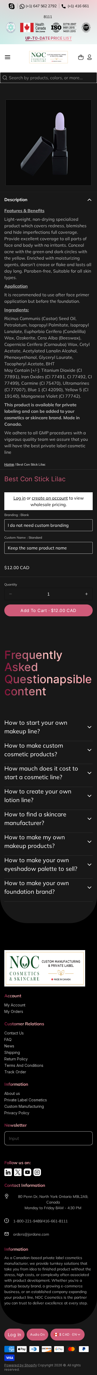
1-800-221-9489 (27, 1221)
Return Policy (16, 1059)
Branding (16, 515)
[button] (48, 610)
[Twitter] (18, 1172)
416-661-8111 (55, 1221)
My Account (14, 1005)
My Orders (13, 1011)
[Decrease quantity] (10, 594)
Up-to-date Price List (48, 38)
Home (9, 464)
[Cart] (81, 57)
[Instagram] (37, 1172)
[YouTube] (27, 1172)
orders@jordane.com (31, 1234)
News (9, 1046)
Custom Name (23, 537)
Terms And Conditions (23, 1065)
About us (12, 1093)
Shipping (12, 1052)
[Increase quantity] (86, 594)
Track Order (15, 1072)
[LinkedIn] (8, 1172)
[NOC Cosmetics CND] (48, 57)
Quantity (10, 584)
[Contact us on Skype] (12, 5)
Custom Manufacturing (24, 1106)
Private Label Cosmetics (25, 1100)
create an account (50, 498)
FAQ (8, 1039)
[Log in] (89, 57)
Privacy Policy (16, 1113)
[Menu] (9, 57)
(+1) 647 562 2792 (41, 6)
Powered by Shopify (20, 1365)
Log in (19, 498)
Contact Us (14, 1033)
